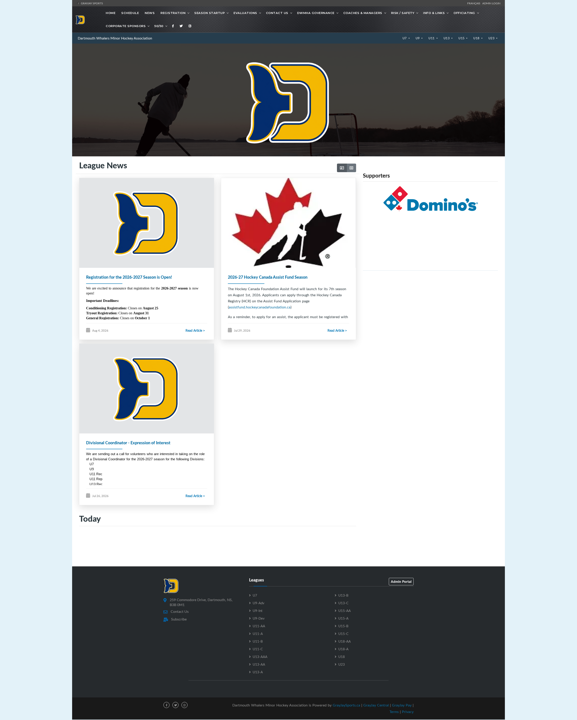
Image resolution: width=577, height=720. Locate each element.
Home (110, 13)
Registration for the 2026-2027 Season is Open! (129, 277)
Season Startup (209, 13)
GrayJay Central (376, 705)
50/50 (158, 26)
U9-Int (257, 610)
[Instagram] (190, 25)
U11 (431, 38)
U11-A (258, 633)
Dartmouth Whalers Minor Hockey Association (115, 38)
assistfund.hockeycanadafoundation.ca (260, 307)
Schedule (130, 13)
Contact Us (277, 13)
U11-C (258, 649)
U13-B (343, 595)
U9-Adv (258, 603)
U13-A (258, 672)
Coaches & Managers (362, 13)
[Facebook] (173, 25)
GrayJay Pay (402, 705)
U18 (476, 38)
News (150, 13)
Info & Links (434, 13)
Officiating (464, 13)
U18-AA (344, 641)
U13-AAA (260, 656)
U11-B (258, 641)
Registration (172, 13)
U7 (405, 38)
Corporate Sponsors (126, 26)
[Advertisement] (430, 305)
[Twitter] (181, 25)
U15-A (343, 618)
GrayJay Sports (91, 3)
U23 (491, 38)
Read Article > (195, 330)
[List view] (351, 168)
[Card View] (342, 168)
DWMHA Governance (315, 13)
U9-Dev (259, 618)
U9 (418, 38)
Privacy (408, 711)
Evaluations (245, 13)
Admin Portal (401, 581)
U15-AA (344, 610)
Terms (394, 711)
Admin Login (491, 3)
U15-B (343, 626)
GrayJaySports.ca (346, 705)
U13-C (343, 603)
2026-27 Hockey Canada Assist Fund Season (267, 277)
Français (474, 3)
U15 (461, 38)
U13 (447, 38)
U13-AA (259, 664)
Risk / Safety (402, 13)
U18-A (343, 649)
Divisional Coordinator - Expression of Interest (128, 443)
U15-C (343, 633)
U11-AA (259, 626)
